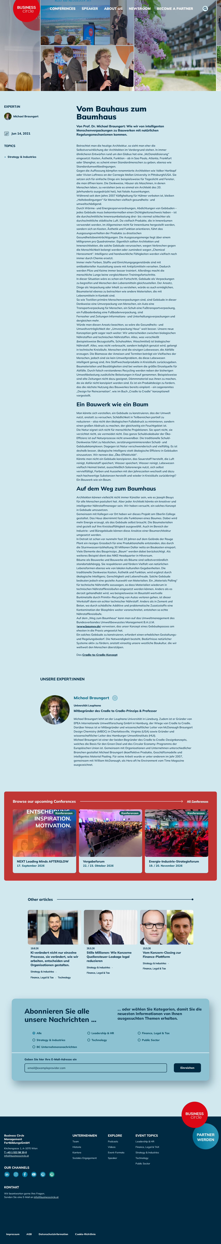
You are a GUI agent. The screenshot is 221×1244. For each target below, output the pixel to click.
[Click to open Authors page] (115, 698)
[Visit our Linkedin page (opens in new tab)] (7, 1174)
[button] (205, 8)
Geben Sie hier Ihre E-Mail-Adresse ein (51, 1059)
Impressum (13, 1234)
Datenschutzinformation (53, 1234)
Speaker (90, 8)
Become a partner (175, 8)
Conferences (62, 8)
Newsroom (140, 8)
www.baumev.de (88, 626)
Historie (77, 1147)
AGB (29, 1234)
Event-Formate (116, 1152)
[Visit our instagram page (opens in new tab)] (16, 1174)
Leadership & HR (145, 1141)
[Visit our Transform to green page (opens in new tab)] (52, 1174)
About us (113, 8)
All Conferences (197, 801)
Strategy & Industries (147, 1152)
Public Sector (143, 1163)
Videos (112, 1147)
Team (76, 1141)
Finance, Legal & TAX (147, 1147)
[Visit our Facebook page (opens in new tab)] (25, 1174)
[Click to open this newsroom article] (54, 927)
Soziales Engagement (85, 1158)
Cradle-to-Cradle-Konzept (99, 654)
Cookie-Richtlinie (85, 1234)
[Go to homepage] (194, 1115)
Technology (142, 1158)
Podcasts (113, 1141)
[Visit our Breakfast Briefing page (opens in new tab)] (43, 1174)
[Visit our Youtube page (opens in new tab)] (34, 1174)
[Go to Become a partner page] (206, 1136)
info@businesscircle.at (16, 1155)
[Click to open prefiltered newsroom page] (25, 157)
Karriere (77, 1152)
